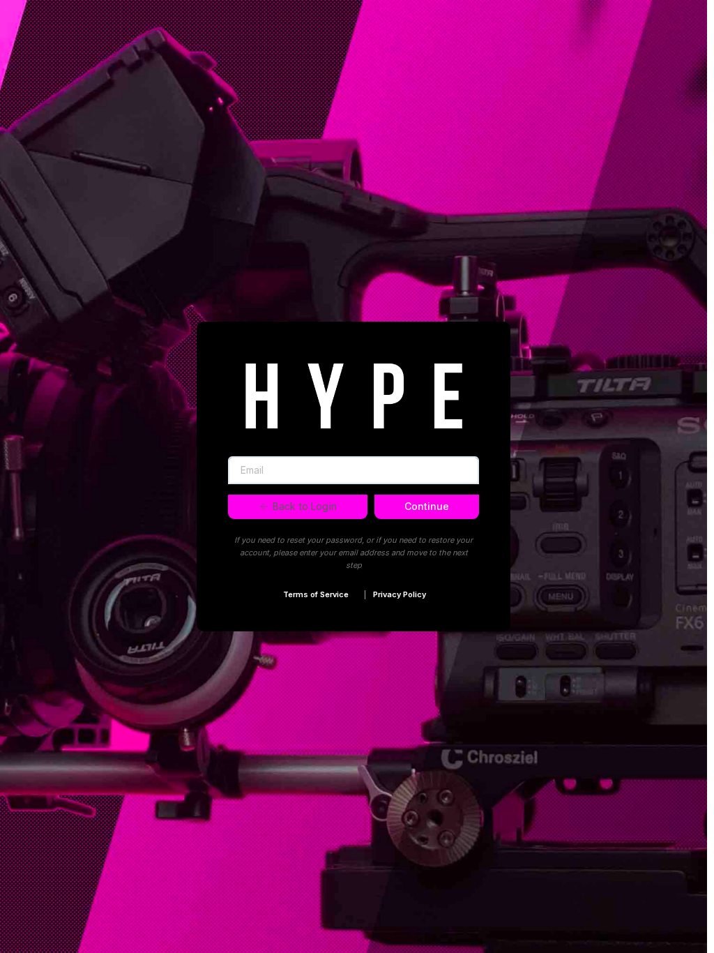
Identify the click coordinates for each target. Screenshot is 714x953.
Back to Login (305, 506)
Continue (426, 506)
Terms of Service (316, 594)
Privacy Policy (399, 594)
